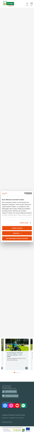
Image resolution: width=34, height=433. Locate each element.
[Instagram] (11, 405)
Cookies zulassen (17, 228)
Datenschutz (5, 417)
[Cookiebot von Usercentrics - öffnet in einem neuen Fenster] (24, 193)
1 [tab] (14, 372)
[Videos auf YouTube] (17, 405)
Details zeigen (24, 222)
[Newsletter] (23, 405)
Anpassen (16, 233)
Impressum (21, 417)
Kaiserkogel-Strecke (15, 353)
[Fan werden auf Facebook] (5, 405)
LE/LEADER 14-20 (13, 417)
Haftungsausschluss (7, 422)
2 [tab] (16, 372)
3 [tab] (18, 372)
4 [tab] (19, 372)
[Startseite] (10, 3)
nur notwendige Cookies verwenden (17, 238)
